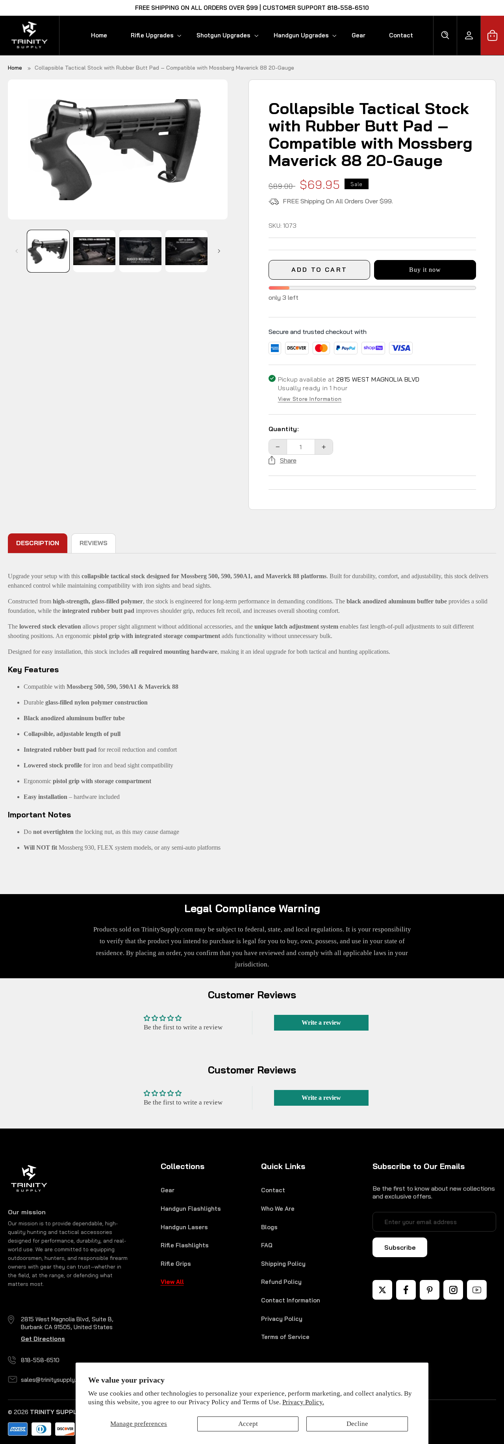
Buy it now (425, 269)
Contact (273, 1190)
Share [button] (288, 460)
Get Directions (43, 1339)
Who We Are (278, 1208)
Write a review (321, 1022)
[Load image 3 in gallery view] (140, 251)
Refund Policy (281, 1281)
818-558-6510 (40, 1360)
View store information (310, 399)
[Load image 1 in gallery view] (48, 251)
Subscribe (399, 1247)
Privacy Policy (281, 1318)
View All (172, 1281)
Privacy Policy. (303, 1402)
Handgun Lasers (184, 1227)
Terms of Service (285, 1337)
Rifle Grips (176, 1263)
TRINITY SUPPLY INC (61, 1412)
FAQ (266, 1245)
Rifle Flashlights (185, 1245)
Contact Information (290, 1300)
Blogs (269, 1227)
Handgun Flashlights (191, 1208)
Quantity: (284, 429)
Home (15, 67)
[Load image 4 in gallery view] (186, 251)
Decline (357, 1423)
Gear (167, 1190)
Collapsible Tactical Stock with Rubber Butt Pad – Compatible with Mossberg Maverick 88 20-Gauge (164, 67)
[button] (152, 35)
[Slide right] (219, 251)
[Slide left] (16, 251)
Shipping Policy (283, 1263)
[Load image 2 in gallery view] (94, 251)
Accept (248, 1423)
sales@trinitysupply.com (54, 1379)
